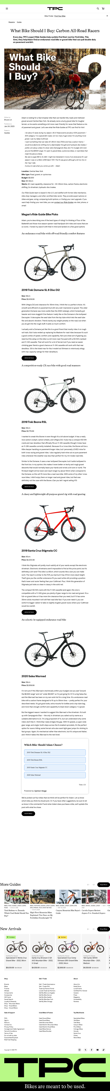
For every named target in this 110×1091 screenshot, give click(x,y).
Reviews (76, 1001)
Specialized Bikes (79, 1018)
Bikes (6, 986)
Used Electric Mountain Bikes (48, 1025)
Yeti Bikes (77, 1020)
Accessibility (78, 999)
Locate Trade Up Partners (47, 991)
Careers (76, 993)
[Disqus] (54, 848)
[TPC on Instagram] (79, 1050)
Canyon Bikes (78, 1025)
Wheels (6, 991)
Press (75, 995)
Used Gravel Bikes (44, 1018)
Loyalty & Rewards (10, 1001)
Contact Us (7, 1025)
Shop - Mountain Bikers (12, 1003)
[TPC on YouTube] (97, 1050)
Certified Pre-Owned (80, 991)
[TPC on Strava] (85, 1050)
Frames (6, 988)
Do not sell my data (10, 1035)
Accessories (8, 995)
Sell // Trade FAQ (44, 986)
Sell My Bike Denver (45, 995)
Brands (6, 984)
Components (8, 993)
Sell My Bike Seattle (45, 997)
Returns (6, 1022)
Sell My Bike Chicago (45, 1001)
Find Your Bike (59, 16)
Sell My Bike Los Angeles (47, 993)
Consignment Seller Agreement (14, 1029)
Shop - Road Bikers (10, 1006)
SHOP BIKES (28, 813)
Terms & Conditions (10, 1031)
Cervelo (76, 1031)
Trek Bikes (77, 1022)
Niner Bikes (77, 1037)
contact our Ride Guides (63, 202)
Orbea (76, 1035)
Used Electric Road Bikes (47, 1027)
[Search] (98, 8)
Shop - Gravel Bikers (11, 1008)
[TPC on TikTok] (103, 1050)
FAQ (5, 1018)
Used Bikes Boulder (45, 1031)
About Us (77, 984)
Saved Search (8, 999)
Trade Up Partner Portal (46, 988)
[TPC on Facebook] (91, 1050)
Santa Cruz (77, 1033)
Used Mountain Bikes (46, 1022)
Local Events (78, 988)
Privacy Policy (8, 1027)
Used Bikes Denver (45, 1029)
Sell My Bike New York (46, 999)
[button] (107, 16)
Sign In (6, 1020)
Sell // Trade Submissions (47, 984)
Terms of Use (8, 1033)
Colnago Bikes (78, 1029)
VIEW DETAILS (29, 358)
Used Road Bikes (44, 1020)
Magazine (77, 997)
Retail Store (77, 986)
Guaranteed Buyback (11, 1037)
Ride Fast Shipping (10, 1040)
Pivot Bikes (77, 1027)
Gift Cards (7, 997)
